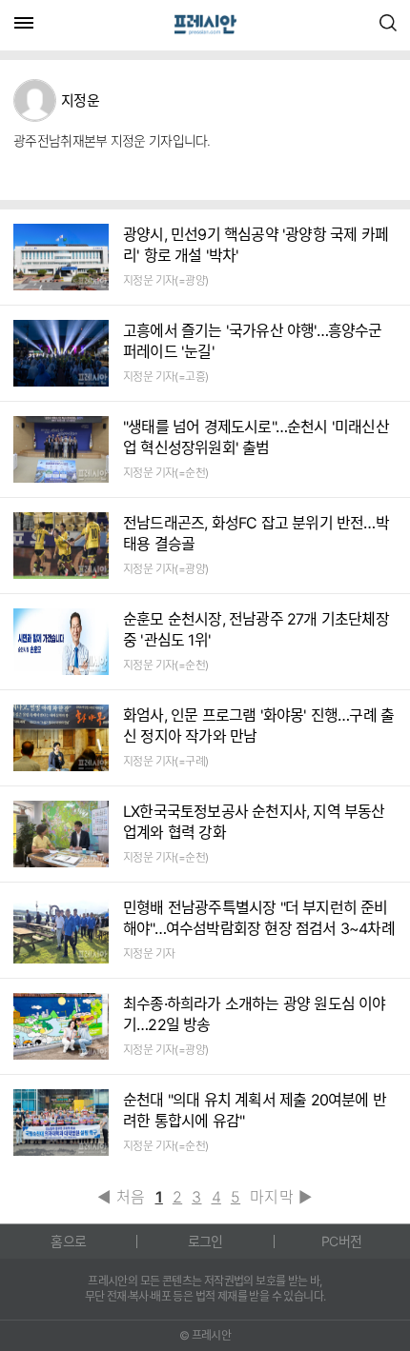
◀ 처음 (121, 1196)
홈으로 (68, 1241)
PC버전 (341, 1241)
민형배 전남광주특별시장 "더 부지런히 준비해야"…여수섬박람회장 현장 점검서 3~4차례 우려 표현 (259, 928)
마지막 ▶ (281, 1196)
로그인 (205, 1241)
